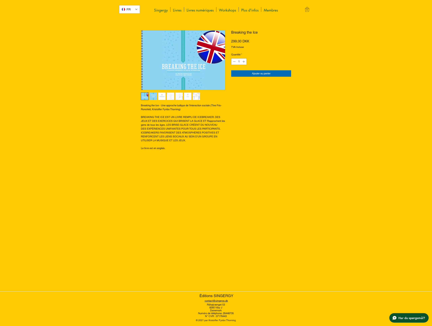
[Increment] (244, 61)
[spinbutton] (239, 61)
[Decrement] (234, 61)
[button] (250, 9)
